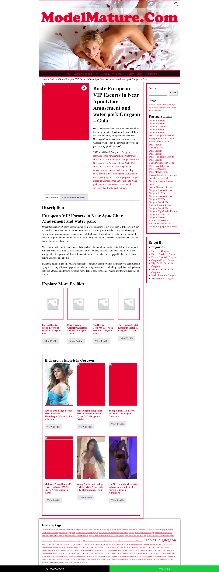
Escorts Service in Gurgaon (164, 254)
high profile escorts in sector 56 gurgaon (136, 544)
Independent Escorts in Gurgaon (162, 271)
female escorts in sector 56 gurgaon (90, 544)
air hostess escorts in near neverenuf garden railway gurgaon (61, 529)
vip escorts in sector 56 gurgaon (149, 559)
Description (52, 197)
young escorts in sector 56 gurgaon (76, 562)
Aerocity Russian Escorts (86, 73)
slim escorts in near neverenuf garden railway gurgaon (77, 556)
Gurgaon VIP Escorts (159, 193)
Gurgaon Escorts (157, 120)
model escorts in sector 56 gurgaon (124, 553)
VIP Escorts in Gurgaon (162, 278)
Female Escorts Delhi (159, 177)
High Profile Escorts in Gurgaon (162, 265)
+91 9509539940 (55, 568)
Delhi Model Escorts (158, 171)
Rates (140, 73)
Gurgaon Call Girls (158, 126)
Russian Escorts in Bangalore (163, 174)
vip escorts (157, 110)
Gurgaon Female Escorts (160, 202)
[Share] (209, 3)
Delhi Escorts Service (159, 165)
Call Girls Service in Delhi (161, 162)
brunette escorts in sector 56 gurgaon (76, 535)
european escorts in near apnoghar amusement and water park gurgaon (116, 181)
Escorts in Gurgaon (155, 104)
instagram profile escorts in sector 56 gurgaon (132, 550)
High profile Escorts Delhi (161, 138)
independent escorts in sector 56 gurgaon (60, 550)
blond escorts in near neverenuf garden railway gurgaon (116, 532)
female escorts (166, 104)
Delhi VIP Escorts (157, 168)
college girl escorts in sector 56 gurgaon (130, 541)
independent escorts (165, 107)
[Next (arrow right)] (214, 286)
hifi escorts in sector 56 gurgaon (113, 544)
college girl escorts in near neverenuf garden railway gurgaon (97, 541)
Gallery (130, 73)
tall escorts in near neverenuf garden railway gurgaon (135, 556)
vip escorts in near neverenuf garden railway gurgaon (121, 559)
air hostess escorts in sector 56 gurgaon (94, 529)
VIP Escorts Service (158, 220)
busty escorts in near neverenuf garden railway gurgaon (106, 535)
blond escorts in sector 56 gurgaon (146, 532)
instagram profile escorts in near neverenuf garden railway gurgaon (95, 550)
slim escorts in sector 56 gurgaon (106, 556)
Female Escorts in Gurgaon (164, 257)
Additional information (73, 197)
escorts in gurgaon (121, 177)
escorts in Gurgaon (111, 159)
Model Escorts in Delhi (112, 73)
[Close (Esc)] (215, 3)
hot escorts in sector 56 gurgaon (63, 547)
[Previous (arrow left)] (5, 286)
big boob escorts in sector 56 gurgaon (86, 532)
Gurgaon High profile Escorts (163, 226)
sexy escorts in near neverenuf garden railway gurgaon (153, 553)
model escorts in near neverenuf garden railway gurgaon (94, 553)
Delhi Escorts (155, 144)
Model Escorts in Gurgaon (163, 275)
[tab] (52, 197)
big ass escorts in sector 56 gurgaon (155, 529)
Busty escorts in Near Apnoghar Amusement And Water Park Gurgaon (115, 156)
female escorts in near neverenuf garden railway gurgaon (60, 544)
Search (152, 88)
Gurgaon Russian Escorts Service (161, 182)
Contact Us (151, 73)
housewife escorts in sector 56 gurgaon (125, 547)
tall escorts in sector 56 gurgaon (163, 556)
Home (68, 73)
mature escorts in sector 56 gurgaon (64, 553)
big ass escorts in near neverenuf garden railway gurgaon (125, 529)
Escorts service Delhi (159, 141)
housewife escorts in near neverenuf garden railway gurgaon (93, 547)
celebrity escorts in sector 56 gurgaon (65, 541)
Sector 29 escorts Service (161, 186)
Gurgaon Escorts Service (160, 190)
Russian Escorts (156, 147)
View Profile (50, 341)
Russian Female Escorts (160, 223)
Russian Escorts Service (160, 205)
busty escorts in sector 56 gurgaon (135, 535)
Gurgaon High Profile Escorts (163, 211)
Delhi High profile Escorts (161, 135)
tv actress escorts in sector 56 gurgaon (91, 559)
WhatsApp (164, 568)
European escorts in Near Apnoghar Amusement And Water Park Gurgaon (116, 163)
